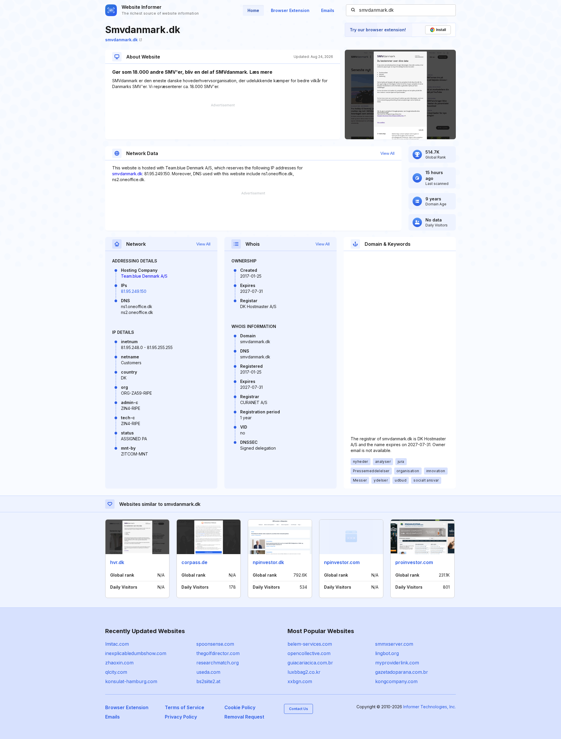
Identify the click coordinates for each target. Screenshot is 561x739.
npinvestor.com (342, 562)
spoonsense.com (215, 644)
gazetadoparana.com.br (401, 672)
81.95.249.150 (133, 291)
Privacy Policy (181, 717)
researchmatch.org (217, 663)
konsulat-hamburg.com (131, 681)
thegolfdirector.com (218, 653)
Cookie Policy (239, 707)
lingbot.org (387, 653)
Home (253, 10)
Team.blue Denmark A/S (144, 276)
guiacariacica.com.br (310, 663)
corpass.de (194, 562)
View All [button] (387, 153)
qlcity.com (116, 672)
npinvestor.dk (268, 562)
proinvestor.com (414, 562)
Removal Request (244, 717)
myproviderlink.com (397, 663)
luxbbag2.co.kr (304, 672)
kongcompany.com (396, 681)
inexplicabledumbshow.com (135, 653)
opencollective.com (309, 653)
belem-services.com (310, 644)
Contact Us (298, 709)
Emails (327, 10)
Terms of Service (184, 707)
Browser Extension (290, 10)
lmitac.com (117, 644)
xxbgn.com (300, 681)
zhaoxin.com (119, 663)
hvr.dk (117, 562)
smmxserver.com (394, 644)
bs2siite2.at (208, 681)
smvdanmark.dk (121, 39)
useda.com (208, 672)
